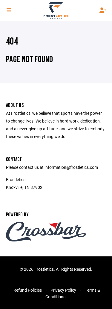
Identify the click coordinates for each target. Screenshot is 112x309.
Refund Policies (27, 290)
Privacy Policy (63, 290)
